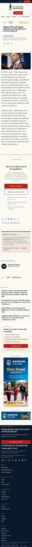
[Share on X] (5, 219)
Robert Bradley (5, 496)
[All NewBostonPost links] (25, 460)
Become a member (16, 186)
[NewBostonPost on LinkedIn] (22, 460)
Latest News (4, 467)
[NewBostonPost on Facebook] (2, 460)
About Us (3, 528)
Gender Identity (5, 484)
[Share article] (11, 43)
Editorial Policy (5, 531)
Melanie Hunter (9, 36)
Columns (3, 494)
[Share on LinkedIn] (11, 219)
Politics (3, 479)
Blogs (2, 521)
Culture (8, 16)
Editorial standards (5, 546)
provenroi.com (15, 544)
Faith (2, 482)
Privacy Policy (15, 546)
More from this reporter (13, 266)
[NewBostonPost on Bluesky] (15, 460)
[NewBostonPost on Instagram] (9, 460)
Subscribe (27, 1)
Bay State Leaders (6, 472)
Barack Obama (11, 22)
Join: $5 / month (16, 346)
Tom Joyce (4, 499)
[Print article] (8, 43)
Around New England (6, 470)
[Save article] (4, 43)
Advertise (3, 533)
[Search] (11, 13)
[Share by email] (14, 219)
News (3, 16)
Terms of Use (23, 546)
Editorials (3, 492)
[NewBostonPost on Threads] (12, 460)
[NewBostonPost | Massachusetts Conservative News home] (16, 6)
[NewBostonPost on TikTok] (19, 460)
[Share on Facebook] (8, 219)
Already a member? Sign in (16, 192)
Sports (14, 16)
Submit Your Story (6, 535)
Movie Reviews (5, 509)
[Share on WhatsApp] (2, 219)
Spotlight (3, 518)
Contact (3, 538)
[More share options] (17, 219)
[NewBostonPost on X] (6, 460)
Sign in (20, 1)
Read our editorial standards (11, 248)
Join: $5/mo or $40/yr (16, 442)
